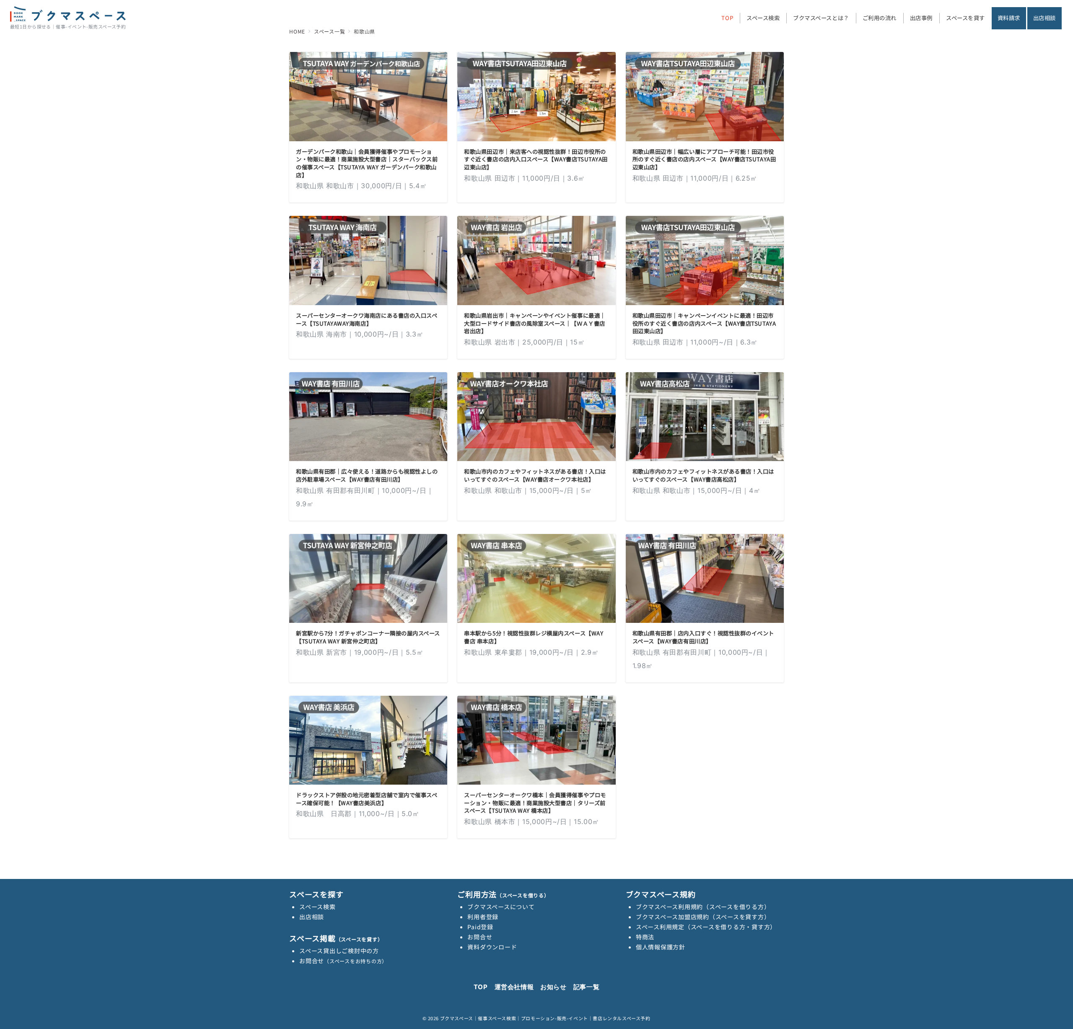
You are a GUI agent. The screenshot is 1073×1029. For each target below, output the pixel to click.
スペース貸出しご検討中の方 (339, 950)
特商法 (645, 937)
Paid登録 (480, 927)
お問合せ (343, 960)
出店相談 (311, 916)
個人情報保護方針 (660, 947)
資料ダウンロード (492, 947)
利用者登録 (482, 916)
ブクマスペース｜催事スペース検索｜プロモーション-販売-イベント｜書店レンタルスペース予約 (545, 1018)
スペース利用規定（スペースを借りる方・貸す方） (706, 927)
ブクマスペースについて (500, 906)
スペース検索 (317, 906)
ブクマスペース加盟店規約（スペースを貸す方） (703, 916)
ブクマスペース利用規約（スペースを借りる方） (703, 906)
